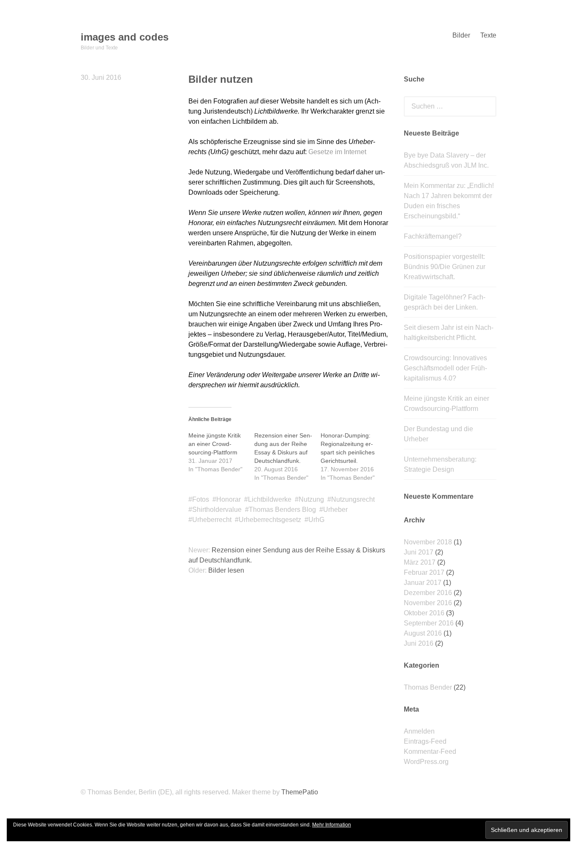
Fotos (200, 499)
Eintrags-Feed (425, 741)
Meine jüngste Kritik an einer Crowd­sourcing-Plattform (214, 444)
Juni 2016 (418, 643)
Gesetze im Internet (337, 151)
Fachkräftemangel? (433, 236)
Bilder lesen (226, 570)
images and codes (125, 37)
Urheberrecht (211, 519)
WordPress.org (426, 761)
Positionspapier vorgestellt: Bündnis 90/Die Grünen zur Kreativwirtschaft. (444, 266)
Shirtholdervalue (217, 509)
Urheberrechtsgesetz (270, 519)
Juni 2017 (418, 552)
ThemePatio (299, 792)
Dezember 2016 (428, 592)
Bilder (461, 35)
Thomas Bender (428, 687)
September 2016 (429, 623)
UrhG (316, 519)
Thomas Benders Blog (282, 509)
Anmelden (419, 731)
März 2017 (419, 562)
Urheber (335, 509)
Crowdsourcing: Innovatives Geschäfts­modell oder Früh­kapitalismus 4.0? (445, 368)
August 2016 (423, 633)
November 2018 (428, 542)
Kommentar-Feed (430, 751)
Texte (488, 35)
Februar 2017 (424, 572)
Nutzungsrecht (353, 499)
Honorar (228, 499)
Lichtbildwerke (269, 499)
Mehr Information (331, 825)
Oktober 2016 (424, 613)
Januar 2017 (422, 582)
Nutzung (311, 499)
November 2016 (428, 602)
